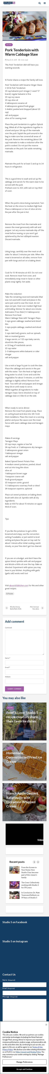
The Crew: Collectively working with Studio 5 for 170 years (30, 885)
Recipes (8, 45)
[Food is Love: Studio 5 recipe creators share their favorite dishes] (24, 721)
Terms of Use (37, 1047)
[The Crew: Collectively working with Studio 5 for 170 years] (14, 885)
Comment (8, 627)
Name (7, 658)
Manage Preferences (24, 1062)
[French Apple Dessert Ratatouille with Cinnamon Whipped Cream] (24, 802)
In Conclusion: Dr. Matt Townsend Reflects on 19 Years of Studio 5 (30, 895)
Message (10, 997)
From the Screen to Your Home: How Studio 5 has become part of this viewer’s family (29, 872)
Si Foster (9, 594)
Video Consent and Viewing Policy (28, 1052)
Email (7, 667)
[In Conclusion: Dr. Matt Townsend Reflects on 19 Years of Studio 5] (14, 895)
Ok (46, 1024)
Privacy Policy (8, 1050)
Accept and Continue (24, 1069)
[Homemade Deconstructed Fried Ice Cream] (24, 761)
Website (7, 677)
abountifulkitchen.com (18, 585)
